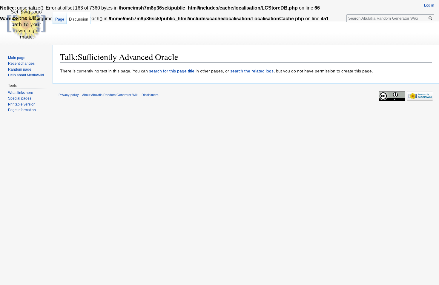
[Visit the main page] (26, 24)
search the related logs (252, 71)
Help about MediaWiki (26, 75)
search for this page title (171, 71)
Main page (16, 58)
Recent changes (21, 63)
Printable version (22, 104)
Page (59, 19)
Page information (22, 110)
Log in (429, 5)
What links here (20, 93)
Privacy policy (69, 95)
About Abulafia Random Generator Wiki (110, 95)
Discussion (78, 19)
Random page (19, 69)
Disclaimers (150, 95)
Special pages (19, 98)
